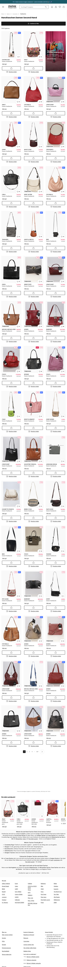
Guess (24, 839)
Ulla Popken (57, 897)
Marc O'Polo (31, 900)
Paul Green (43, 894)
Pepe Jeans (43, 897)
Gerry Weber (18, 891)
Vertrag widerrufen (6, 954)
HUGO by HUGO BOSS (32, 887)
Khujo (29, 889)
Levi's (29, 892)
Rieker (55, 883)
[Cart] (64, 7)
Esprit (16, 883)
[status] (33, 27)
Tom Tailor (56, 894)
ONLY (42, 889)
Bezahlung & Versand (29, 934)
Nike (42, 886)
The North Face (58, 891)
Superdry (56, 889)
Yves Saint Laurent (33, 839)
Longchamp (57, 860)
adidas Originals (6, 883)
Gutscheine (26, 941)
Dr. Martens (5, 902)
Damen (8, 14)
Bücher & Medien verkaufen (34, 963)
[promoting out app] (56, 51)
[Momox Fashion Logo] (12, 7)
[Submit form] (46, 6)
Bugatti (4, 891)
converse (4, 897)
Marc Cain (30, 898)
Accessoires (15, 14)
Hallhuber (17, 900)
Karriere (4, 938)
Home (2, 14)
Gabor (16, 886)
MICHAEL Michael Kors (32, 904)
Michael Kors (19, 839)
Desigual (4, 900)
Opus (42, 891)
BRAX (3, 889)
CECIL (3, 894)
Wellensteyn (57, 900)
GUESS (16, 897)
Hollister (30, 883)
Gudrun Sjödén (18, 894)
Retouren (26, 938)
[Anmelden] (56, 7)
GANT (16, 889)
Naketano (43, 883)
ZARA (55, 902)
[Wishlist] (60, 7)
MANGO (30, 895)
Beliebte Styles (27, 951)
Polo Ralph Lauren (45, 900)
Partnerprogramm (6, 948)
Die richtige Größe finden (30, 948)
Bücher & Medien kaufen (33, 956)
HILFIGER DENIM (19, 902)
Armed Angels (5, 886)
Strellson (56, 886)
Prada (42, 902)
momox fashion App (29, 944)
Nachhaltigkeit (5, 951)
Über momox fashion (7, 934)
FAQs (3, 941)
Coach (51, 860)
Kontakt (4, 944)
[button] (3, 7)
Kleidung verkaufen (31, 960)
